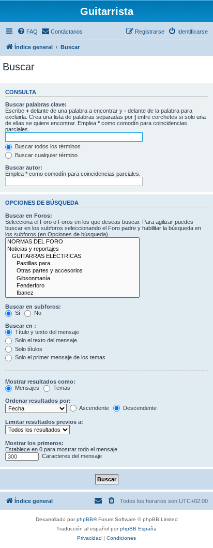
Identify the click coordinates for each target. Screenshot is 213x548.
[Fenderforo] (72, 286)
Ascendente (93, 408)
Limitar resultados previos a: (44, 422)
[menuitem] (27, 31)
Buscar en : (20, 326)
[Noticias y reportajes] (72, 249)
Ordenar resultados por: (38, 401)
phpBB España (138, 528)
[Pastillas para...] (72, 263)
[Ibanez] (72, 293)
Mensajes (26, 388)
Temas (61, 388)
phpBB (85, 519)
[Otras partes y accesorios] (72, 271)
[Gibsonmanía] (72, 278)
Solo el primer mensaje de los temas (59, 357)
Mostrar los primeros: (34, 443)
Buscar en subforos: (33, 306)
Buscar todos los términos (47, 146)
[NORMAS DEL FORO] (72, 242)
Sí (16, 313)
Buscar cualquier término (45, 155)
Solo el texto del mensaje (45, 340)
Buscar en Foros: (28, 215)
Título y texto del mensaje (46, 332)
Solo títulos (27, 349)
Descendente (139, 408)
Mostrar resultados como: (40, 381)
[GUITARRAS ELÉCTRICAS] (72, 256)
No (37, 313)
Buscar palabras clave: (36, 104)
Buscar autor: (23, 167)
